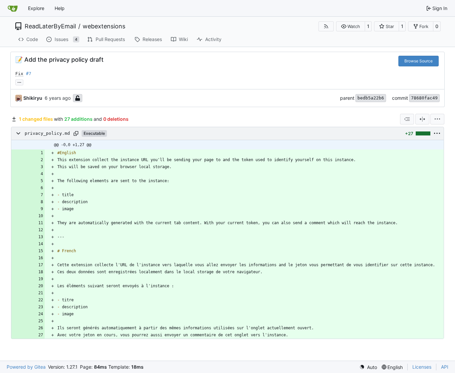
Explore (36, 8)
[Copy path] (76, 133)
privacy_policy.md (47, 133)
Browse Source (418, 60)
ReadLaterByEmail (50, 26)
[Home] (12, 8)
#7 (28, 73)
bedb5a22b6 (370, 97)
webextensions (104, 26)
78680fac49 (424, 97)
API (444, 367)
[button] (350, 26)
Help (60, 8)
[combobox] (407, 119)
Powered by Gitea (26, 367)
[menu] (437, 119)
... (19, 81)
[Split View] (422, 119)
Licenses (421, 367)
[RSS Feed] (326, 26)
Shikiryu (32, 98)
